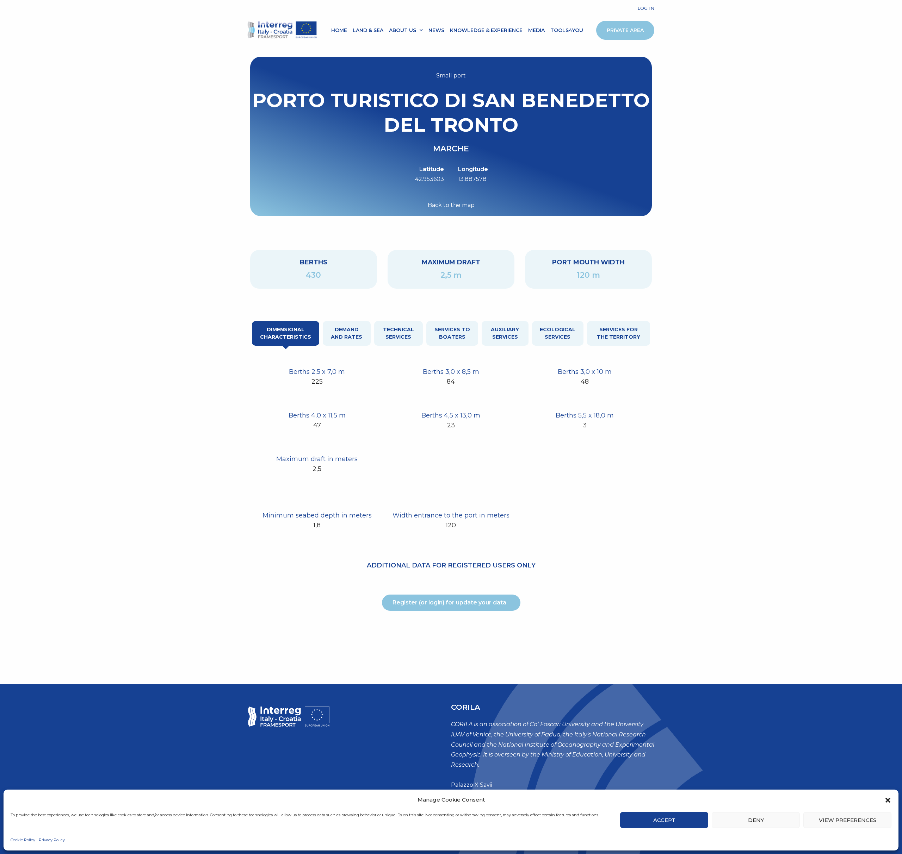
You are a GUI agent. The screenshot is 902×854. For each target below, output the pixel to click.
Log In (645, 8)
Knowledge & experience (486, 30)
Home (339, 30)
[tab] (285, 333)
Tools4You (566, 30)
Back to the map (451, 205)
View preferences (847, 820)
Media (536, 30)
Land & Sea (368, 30)
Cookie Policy (23, 839)
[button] (887, 800)
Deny (756, 820)
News (436, 30)
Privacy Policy (52, 839)
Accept (664, 820)
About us (402, 30)
